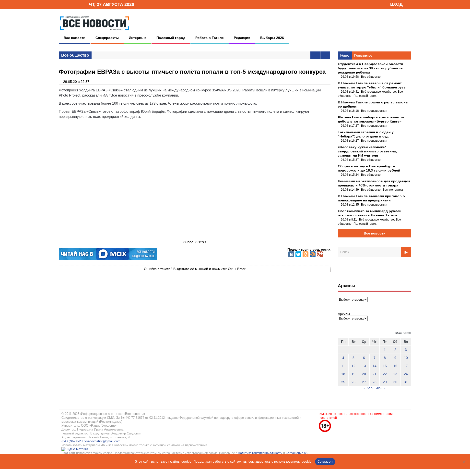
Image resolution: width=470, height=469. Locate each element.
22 (385, 374)
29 (385, 382)
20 (364, 374)
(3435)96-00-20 (71, 441)
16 (395, 366)
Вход (396, 4)
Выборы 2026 (272, 38)
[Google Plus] (320, 254)
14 (374, 366)
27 (364, 382)
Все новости (74, 38)
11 (343, 366)
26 (353, 382)
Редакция (242, 38)
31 (406, 382)
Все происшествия (374, 110)
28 (374, 382)
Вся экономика (393, 189)
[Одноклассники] (305, 254)
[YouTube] (77, 4)
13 (364, 366)
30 (395, 382)
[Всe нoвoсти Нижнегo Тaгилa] (94, 32)
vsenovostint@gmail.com (102, 441)
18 (343, 374)
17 (406, 366)
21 (374, 374)
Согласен (325, 461)
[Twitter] (298, 254)
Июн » (381, 388)
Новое (344, 55)
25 (343, 382)
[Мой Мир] (313, 254)
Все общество (75, 55)
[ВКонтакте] (291, 254)
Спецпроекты (107, 38)
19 (353, 374)
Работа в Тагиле (209, 38)
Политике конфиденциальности (260, 453)
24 (406, 374)
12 (353, 366)
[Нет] (463, 461)
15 (385, 366)
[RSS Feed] (69, 4)
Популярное (363, 55)
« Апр (368, 388)
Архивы (344, 314)
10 (406, 358)
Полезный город (170, 38)
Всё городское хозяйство (378, 91)
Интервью (137, 38)
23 (395, 374)
